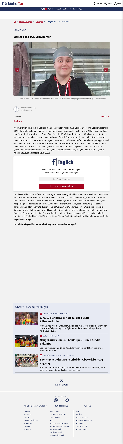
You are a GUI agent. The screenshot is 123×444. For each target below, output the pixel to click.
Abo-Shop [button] (73, 9)
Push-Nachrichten (31, 420)
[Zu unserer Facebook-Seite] (67, 400)
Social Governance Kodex (60, 426)
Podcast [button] (58, 9)
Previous (17, 70)
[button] (43, 9)
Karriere (79, 414)
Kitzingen (39, 21)
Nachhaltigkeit (55, 429)
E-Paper (27, 411)
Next (106, 70)
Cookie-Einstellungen (58, 414)
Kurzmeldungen (25, 21)
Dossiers (27, 429)
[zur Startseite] (12, 3)
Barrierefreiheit (56, 432)
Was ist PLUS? (81, 426)
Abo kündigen (81, 429)
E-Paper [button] (80, 9)
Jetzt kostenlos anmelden (61, 186)
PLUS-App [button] (51, 9)
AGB (51, 420)
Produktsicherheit (57, 435)
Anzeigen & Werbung (84, 420)
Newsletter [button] (65, 9)
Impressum (54, 411)
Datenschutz (55, 417)
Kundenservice (82, 417)
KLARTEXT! (28, 423)
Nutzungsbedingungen (59, 423)
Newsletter (28, 414)
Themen (27, 426)
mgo (77, 411)
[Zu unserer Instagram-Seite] (56, 400)
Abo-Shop (80, 423)
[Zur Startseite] (14, 22)
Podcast (27, 417)
